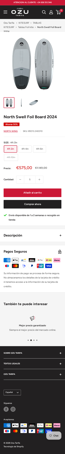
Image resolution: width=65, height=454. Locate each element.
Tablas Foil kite (26, 27)
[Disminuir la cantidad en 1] (20, 179)
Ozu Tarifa (9, 22)
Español (9, 392)
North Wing (11, 131)
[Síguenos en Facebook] (6, 409)
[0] (58, 12)
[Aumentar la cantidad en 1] (39, 179)
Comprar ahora (32, 204)
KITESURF (24, 22)
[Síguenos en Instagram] (13, 409)
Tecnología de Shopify (14, 446)
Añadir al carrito (32, 192)
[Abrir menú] (5, 12)
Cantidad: (9, 179)
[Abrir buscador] (44, 12)
